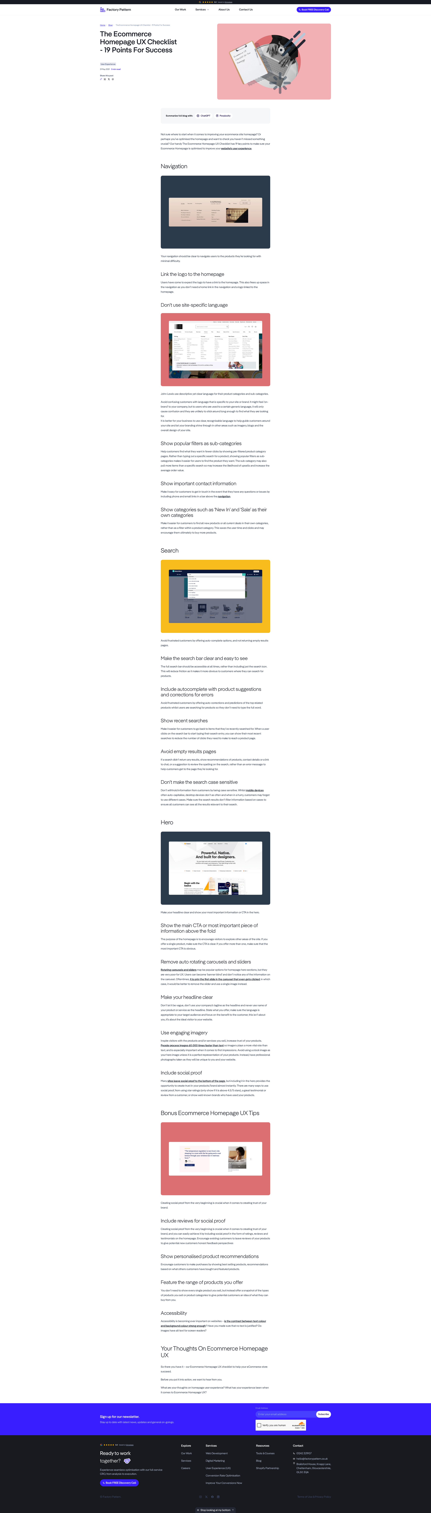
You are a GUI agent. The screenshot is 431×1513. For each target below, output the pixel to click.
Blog (110, 25)
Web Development (217, 1453)
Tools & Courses (265, 1453)
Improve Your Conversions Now (224, 1483)
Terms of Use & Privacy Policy (314, 1496)
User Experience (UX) (218, 1468)
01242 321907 (304, 1453)
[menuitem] (180, 10)
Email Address (262, 1408)
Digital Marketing (215, 1460)
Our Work (186, 1453)
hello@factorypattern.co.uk (312, 1458)
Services (186, 1460)
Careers (185, 1468)
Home (102, 25)
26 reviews (228, 2)
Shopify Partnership (267, 1468)
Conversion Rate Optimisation (223, 1475)
